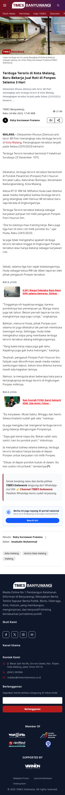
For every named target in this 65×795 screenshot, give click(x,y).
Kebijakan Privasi (21, 778)
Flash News (9, 13)
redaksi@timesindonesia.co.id (24, 677)
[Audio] (51, 120)
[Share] (58, 120)
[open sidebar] (4, 5)
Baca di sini (32, 520)
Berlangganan (32, 709)
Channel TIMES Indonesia (36, 489)
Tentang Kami (19, 783)
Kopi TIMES (40, 13)
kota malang (12, 553)
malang (9, 558)
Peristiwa (24, 13)
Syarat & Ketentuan (43, 778)
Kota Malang (14, 142)
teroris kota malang (35, 553)
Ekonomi (55, 13)
